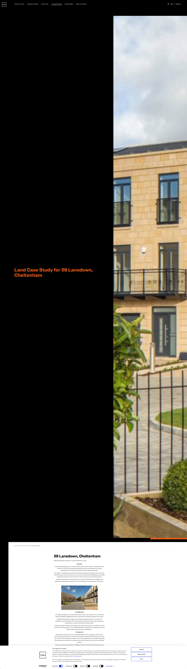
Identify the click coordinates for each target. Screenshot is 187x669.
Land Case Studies (25, 545)
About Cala (44, 4)
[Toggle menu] (4, 339)
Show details (109, 666)
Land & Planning (56, 4)
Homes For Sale (19, 4)
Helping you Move (32, 4)
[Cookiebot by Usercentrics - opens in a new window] (42, 666)
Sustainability (69, 4)
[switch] (75, 666)
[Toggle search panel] (4, 330)
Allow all (141, 649)
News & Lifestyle (81, 4)
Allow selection (141, 654)
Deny (141, 659)
